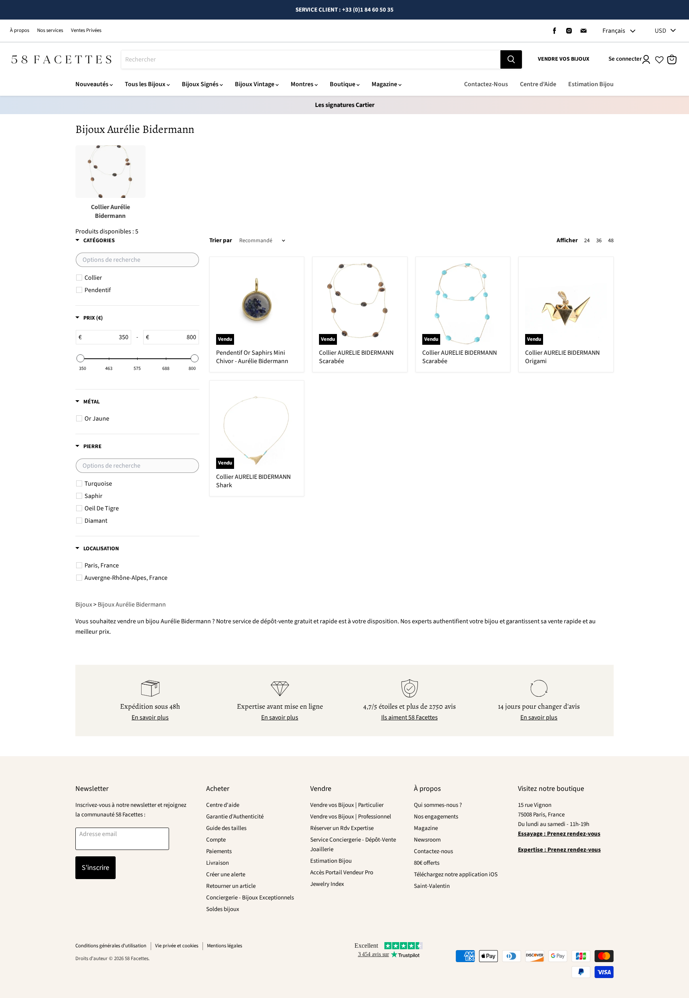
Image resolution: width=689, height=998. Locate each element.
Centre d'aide (222, 805)
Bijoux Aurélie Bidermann (132, 604)
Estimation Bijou (591, 84)
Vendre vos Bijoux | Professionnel (350, 816)
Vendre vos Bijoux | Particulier (347, 805)
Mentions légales (224, 945)
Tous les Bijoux (145, 84)
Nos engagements (436, 816)
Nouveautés (91, 84)
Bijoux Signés (200, 84)
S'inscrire (95, 868)
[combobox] (310, 59)
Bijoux (83, 604)
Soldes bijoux (222, 909)
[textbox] (137, 260)
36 (599, 241)
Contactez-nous (433, 851)
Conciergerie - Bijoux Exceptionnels (250, 897)
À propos (19, 30)
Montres (302, 84)
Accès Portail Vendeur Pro (341, 872)
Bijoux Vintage (254, 84)
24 (587, 241)
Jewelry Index (327, 884)
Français (613, 30)
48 (611, 241)
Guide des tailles (226, 828)
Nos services (50, 30)
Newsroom (427, 840)
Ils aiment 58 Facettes (409, 717)
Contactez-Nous (486, 84)
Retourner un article (231, 886)
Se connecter (625, 59)
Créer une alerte (225, 874)
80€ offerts (426, 863)
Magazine (384, 84)
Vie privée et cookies (176, 945)
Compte (216, 840)
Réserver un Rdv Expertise (342, 828)
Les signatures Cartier (344, 105)
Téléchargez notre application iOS (456, 874)
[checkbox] (142, 278)
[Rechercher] (511, 59)
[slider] (80, 358)
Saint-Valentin (432, 886)
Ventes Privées (86, 30)
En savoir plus (150, 717)
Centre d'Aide (538, 84)
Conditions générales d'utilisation (110, 945)
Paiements (219, 851)
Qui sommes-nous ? (438, 805)
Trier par (220, 240)
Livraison (217, 863)
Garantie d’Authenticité (235, 816)
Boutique (342, 84)
